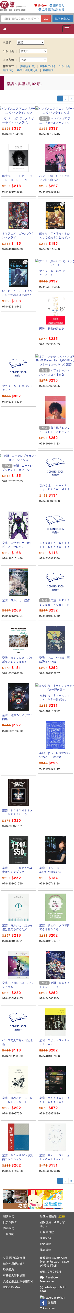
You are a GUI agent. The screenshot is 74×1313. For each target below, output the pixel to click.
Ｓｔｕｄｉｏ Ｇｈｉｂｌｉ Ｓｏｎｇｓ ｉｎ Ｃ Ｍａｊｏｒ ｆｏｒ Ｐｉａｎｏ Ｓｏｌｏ (55, 548)
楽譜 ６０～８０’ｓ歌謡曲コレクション (17, 1157)
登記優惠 (8, 1269)
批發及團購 (10, 1222)
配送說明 (45, 1244)
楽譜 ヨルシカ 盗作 (16, 600)
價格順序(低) (47, 66)
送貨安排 (45, 1238)
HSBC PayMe (11, 1287)
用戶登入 (58, 5)
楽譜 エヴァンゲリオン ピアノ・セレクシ (18, 545)
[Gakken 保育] (45, 1199)
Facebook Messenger (49, 1279)
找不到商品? (62, 19)
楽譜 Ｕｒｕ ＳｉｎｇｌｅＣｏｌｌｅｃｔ (54, 1157)
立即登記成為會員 (52, 9)
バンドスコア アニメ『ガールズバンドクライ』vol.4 (17, 122)
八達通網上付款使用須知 (18, 1281)
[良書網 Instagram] (53, 1297)
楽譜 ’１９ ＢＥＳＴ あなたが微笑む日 (54, 870)
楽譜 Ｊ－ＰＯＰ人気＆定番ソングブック (17, 870)
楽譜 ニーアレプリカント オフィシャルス (17, 469)
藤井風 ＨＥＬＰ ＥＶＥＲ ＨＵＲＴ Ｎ (17, 178)
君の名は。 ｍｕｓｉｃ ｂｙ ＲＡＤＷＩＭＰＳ (55, 487)
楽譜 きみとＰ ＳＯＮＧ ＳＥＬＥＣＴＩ (17, 1100)
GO (46, 19)
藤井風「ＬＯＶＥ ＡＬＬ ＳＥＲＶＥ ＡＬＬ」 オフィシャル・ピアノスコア (55, 434)
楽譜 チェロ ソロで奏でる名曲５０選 (54, 927)
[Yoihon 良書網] (13, 5)
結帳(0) (42, 5)
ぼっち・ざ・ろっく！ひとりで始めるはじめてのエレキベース (17, 295)
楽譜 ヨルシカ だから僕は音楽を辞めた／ (17, 927)
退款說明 (45, 1250)
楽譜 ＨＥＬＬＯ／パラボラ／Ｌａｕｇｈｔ (17, 659)
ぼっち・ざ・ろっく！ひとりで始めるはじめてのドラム (54, 237)
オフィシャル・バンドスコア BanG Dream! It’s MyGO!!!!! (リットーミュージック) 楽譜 (55, 376)
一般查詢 (8, 1234)
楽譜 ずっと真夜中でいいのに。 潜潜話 (54, 755)
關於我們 (8, 1216)
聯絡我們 (8, 1228)
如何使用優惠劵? (13, 1263)
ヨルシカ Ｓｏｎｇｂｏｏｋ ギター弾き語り (54, 697)
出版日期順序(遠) (27, 70)
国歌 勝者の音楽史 (51, 328)
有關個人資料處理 (14, 1275)
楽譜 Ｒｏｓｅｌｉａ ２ (54, 985)
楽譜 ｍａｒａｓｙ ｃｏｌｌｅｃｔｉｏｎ (54, 1100)
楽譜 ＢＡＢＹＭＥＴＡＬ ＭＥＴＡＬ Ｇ (17, 812)
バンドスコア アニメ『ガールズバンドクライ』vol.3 (55, 122)
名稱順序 (47, 70)
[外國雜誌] (20, 1199)
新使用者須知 (52, 1216)
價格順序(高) (27, 66)
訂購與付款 (47, 1232)
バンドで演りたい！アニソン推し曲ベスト (54, 178)
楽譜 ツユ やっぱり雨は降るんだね (54, 659)
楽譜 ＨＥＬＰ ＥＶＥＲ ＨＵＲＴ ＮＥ (56, 604)
